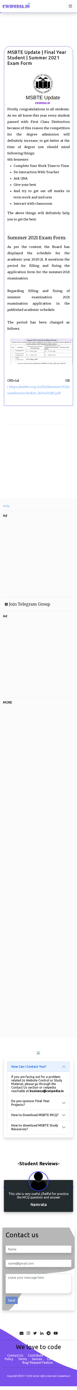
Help (6, 506)
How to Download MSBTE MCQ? (34, 1115)
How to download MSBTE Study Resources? (34, 1127)
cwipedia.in (64, 1376)
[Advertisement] (24, 35)
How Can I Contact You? (28, 1066)
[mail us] (21, 1333)
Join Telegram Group (29, 604)
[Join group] (48, 1333)
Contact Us (15, 1355)
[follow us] (28, 1333)
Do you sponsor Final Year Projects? (30, 1102)
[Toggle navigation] (70, 6)
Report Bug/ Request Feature (47, 1360)
